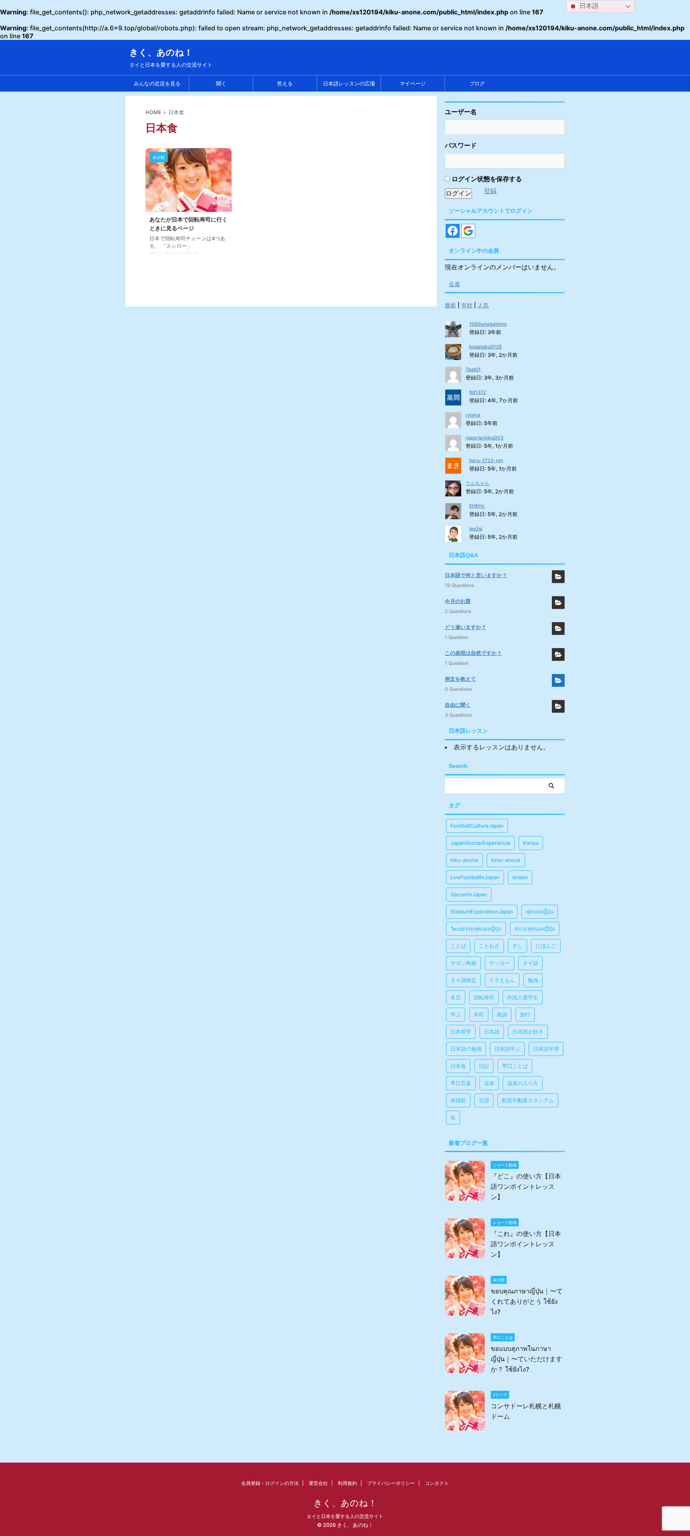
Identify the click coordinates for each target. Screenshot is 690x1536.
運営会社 (318, 1483)
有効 (466, 305)
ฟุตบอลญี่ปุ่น (539, 911)
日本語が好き (527, 1031)
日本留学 (460, 1031)
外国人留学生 (522, 997)
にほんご (545, 946)
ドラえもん (502, 980)
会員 (454, 284)
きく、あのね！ (161, 52)
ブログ (477, 83)
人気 (483, 305)
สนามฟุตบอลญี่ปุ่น (534, 928)
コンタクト (437, 1483)
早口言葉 (460, 1083)
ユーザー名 (461, 112)
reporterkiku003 (485, 438)
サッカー (499, 963)
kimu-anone (506, 860)
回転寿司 (484, 997)
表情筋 (458, 1100)
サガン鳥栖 (463, 963)
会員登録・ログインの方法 (270, 1483)
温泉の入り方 (522, 1083)
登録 (490, 191)
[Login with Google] (468, 231)
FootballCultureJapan (477, 825)
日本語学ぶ (507, 1049)
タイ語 (530, 963)
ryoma (473, 415)
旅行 (525, 1014)
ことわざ (489, 946)
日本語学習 (546, 1049)
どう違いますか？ (465, 627)
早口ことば (515, 1066)
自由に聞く (458, 705)
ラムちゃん (478, 483)
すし (517, 946)
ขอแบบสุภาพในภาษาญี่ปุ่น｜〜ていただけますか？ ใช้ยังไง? (526, 1358)
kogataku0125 (485, 347)
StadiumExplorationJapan (481, 911)
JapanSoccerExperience (480, 843)
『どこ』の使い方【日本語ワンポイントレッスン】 (526, 1186)
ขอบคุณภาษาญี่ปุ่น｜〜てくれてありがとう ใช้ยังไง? (527, 1301)
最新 (450, 305)
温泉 (489, 1083)
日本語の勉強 (466, 1049)
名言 (455, 997)
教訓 (502, 1014)
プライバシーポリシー (391, 1483)
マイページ (413, 83)
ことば (458, 946)
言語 (484, 1100)
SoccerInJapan (468, 894)
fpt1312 (477, 392)
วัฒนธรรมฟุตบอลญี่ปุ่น (476, 928)
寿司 (479, 1014)
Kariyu (531, 843)
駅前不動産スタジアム (528, 1100)
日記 (484, 1066)
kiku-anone (464, 860)
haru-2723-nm (486, 460)
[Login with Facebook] (453, 231)
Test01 (473, 369)
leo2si (475, 529)
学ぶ (455, 1014)
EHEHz (477, 506)
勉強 (533, 980)
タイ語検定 (463, 980)
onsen (520, 877)
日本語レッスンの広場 (349, 83)
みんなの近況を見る (157, 83)
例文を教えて (460, 679)
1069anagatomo (488, 324)
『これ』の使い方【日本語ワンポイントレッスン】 (526, 1244)
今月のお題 (458, 601)
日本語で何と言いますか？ (476, 575)
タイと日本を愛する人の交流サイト (345, 1516)
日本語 (492, 1031)
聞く (221, 83)
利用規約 (347, 1483)
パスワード (461, 145)
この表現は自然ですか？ (473, 653)
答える (285, 83)
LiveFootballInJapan (475, 877)
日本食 (458, 1066)
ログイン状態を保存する (486, 179)
